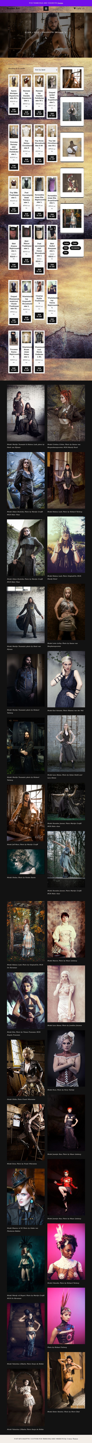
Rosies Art (13, 8)
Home (28, 32)
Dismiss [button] (60, 3)
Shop (37, 32)
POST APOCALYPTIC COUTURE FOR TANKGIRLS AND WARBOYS (46, 1439)
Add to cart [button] (13, 111)
